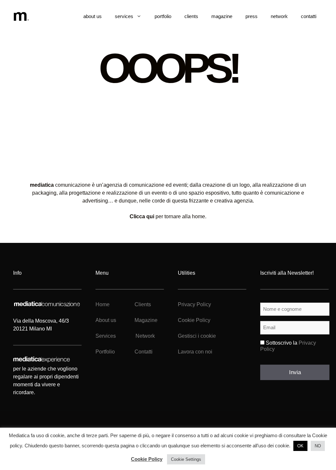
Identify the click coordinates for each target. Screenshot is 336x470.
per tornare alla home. (168, 216)
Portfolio (105, 351)
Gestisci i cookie (197, 336)
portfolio (163, 16)
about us (92, 16)
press (251, 16)
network (279, 16)
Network (145, 336)
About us (105, 320)
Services (105, 336)
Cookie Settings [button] (186, 459)
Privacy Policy (194, 304)
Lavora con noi (195, 351)
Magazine (146, 320)
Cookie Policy (194, 320)
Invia (295, 372)
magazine (221, 16)
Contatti (144, 351)
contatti (308, 16)
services (124, 16)
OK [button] (300, 445)
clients (191, 16)
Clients (142, 304)
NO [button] (318, 445)
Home (102, 304)
